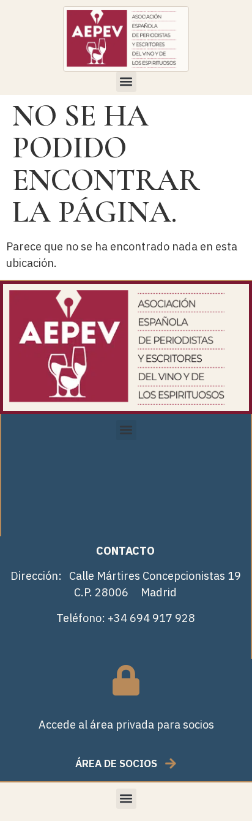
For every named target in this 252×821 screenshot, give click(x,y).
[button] (126, 82)
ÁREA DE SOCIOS (116, 763)
